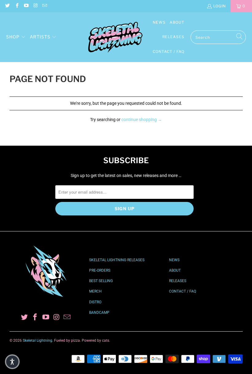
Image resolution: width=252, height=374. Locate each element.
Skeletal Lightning (37, 340)
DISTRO (95, 302)
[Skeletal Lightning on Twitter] (7, 6)
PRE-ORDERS (99, 270)
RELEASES (177, 281)
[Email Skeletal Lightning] (44, 6)
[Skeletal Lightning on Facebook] (16, 6)
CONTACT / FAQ (182, 291)
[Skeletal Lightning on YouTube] (26, 6)
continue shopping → (141, 119)
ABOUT (175, 270)
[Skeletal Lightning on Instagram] (35, 6)
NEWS (174, 260)
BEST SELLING (101, 281)
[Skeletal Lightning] (115, 37)
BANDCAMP (99, 312)
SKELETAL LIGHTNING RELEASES (116, 260)
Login (219, 6)
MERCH (95, 291)
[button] (16, 37)
